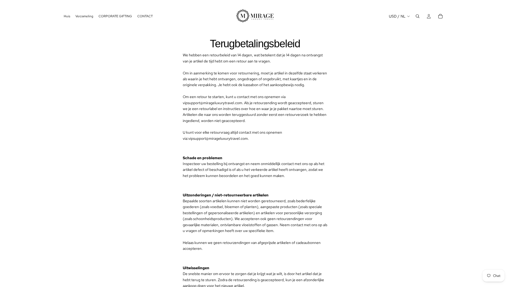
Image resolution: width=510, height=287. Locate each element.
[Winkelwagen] (440, 16)
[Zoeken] (417, 16)
